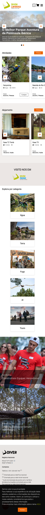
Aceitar (22, 510)
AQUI (38, 504)
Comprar (24, 95)
